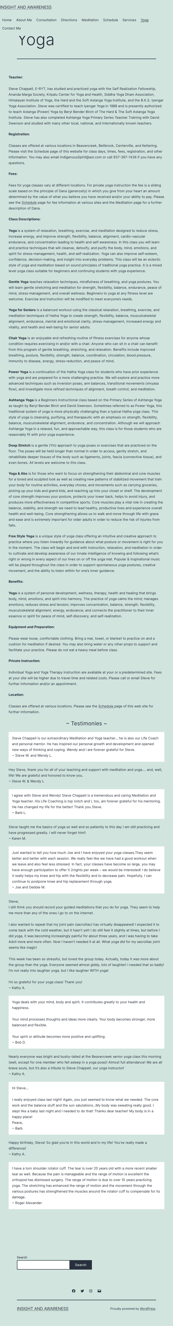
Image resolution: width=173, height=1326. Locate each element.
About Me (24, 20)
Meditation (90, 20)
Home (7, 20)
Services (129, 20)
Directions (69, 20)
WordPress (147, 1308)
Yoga (145, 20)
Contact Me (11, 28)
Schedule (110, 20)
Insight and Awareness (26, 7)
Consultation (46, 20)
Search (22, 1257)
